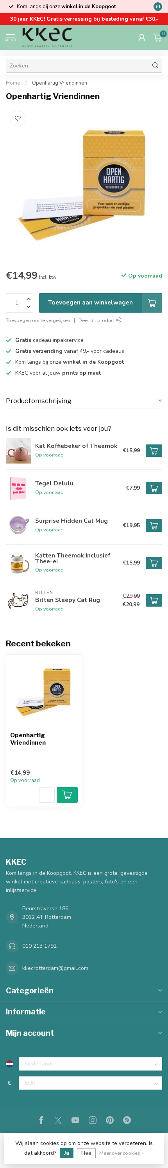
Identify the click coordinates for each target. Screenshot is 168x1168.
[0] (158, 37)
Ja (66, 1153)
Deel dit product (97, 320)
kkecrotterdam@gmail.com (55, 968)
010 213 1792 (39, 946)
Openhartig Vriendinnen (59, 83)
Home (13, 83)
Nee (86, 1153)
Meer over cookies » (121, 1153)
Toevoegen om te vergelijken (38, 320)
